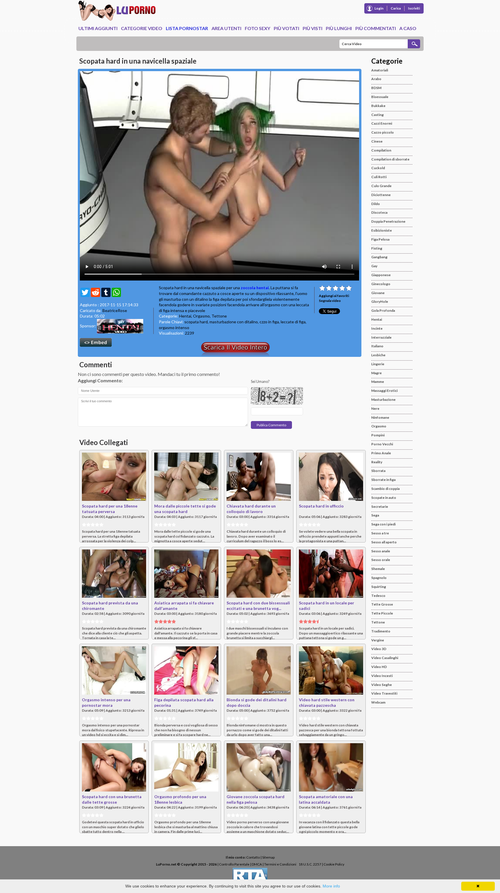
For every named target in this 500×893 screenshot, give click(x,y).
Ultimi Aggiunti (97, 28)
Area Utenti (226, 28)
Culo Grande (381, 186)
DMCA (257, 864)
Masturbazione (383, 399)
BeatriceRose (114, 310)
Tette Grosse (382, 604)
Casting (377, 114)
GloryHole (379, 301)
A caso (407, 28)
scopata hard (196, 321)
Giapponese (381, 275)
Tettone (219, 315)
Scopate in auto (383, 497)
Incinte (377, 328)
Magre (376, 373)
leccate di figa (293, 321)
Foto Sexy (257, 28)
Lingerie (377, 364)
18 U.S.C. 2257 (310, 864)
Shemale (378, 569)
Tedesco (378, 595)
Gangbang (379, 257)
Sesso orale (380, 560)
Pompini (378, 435)
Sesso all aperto (384, 542)
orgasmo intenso (174, 327)
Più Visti (312, 28)
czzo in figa (269, 321)
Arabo (376, 79)
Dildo (375, 204)
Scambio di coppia (385, 488)
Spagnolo (379, 577)
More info (331, 886)
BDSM (376, 88)
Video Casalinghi (384, 658)
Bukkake (378, 106)
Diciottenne (381, 195)
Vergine (377, 640)
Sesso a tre (380, 533)
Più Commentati (375, 28)
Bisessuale (379, 97)
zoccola (248, 287)
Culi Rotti (379, 177)
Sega (375, 515)
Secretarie (379, 506)
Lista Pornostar (187, 28)
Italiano (377, 346)
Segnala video (330, 300)
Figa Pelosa (380, 239)
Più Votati (286, 28)
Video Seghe (381, 684)
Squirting (378, 586)
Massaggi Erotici (384, 390)
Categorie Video (141, 28)
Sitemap (268, 857)
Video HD (379, 667)
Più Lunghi (339, 28)
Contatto (253, 857)
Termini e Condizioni (280, 864)
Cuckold (378, 168)
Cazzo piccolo (382, 132)
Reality (376, 462)
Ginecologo (380, 284)
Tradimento (380, 631)
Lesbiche (378, 355)
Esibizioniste (381, 230)
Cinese (377, 141)
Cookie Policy (333, 864)
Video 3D (378, 649)
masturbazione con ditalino (233, 321)
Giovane (378, 293)
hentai (262, 287)
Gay (374, 266)
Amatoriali (379, 70)
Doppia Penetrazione (388, 221)
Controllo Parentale (234, 864)
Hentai (185, 315)
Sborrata (378, 470)
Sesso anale (380, 551)
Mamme (377, 381)
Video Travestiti (384, 693)
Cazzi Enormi (381, 123)
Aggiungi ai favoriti (334, 296)
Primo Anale (381, 453)
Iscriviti (414, 8)
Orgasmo (201, 315)
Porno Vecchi (382, 444)
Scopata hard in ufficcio (321, 505)
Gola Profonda (383, 310)
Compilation (381, 150)
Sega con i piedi (383, 524)
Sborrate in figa (383, 479)
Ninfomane (380, 417)
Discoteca (379, 212)
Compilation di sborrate (390, 159)
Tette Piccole (382, 613)
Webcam (378, 702)
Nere (375, 408)
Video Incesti (382, 676)
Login (378, 8)
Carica (396, 8)
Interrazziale (381, 337)
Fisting (376, 248)
